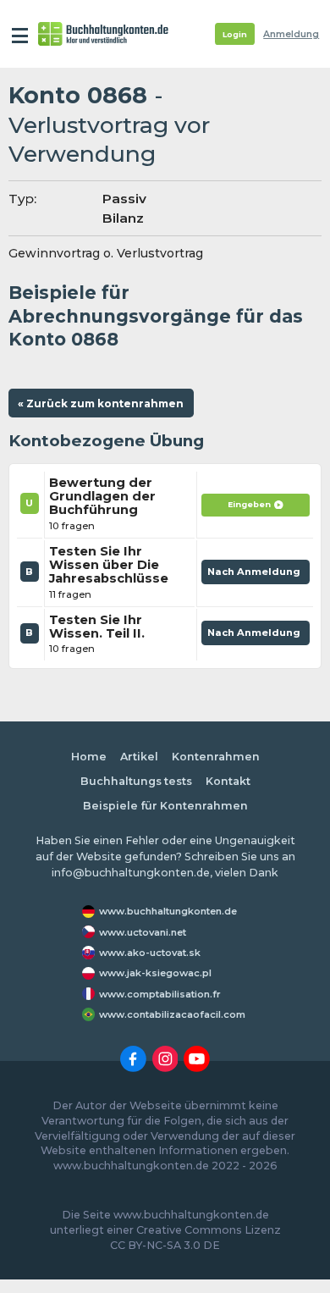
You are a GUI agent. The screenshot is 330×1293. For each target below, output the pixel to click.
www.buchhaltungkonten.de (168, 911)
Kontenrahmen (216, 756)
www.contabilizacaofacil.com (172, 1014)
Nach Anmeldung (255, 575)
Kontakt (228, 781)
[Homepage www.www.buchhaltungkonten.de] (103, 34)
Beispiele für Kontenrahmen (165, 805)
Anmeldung (291, 34)
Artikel (139, 756)
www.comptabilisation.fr (160, 994)
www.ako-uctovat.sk (150, 953)
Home (89, 756)
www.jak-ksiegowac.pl (155, 973)
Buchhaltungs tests (136, 781)
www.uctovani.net (142, 932)
